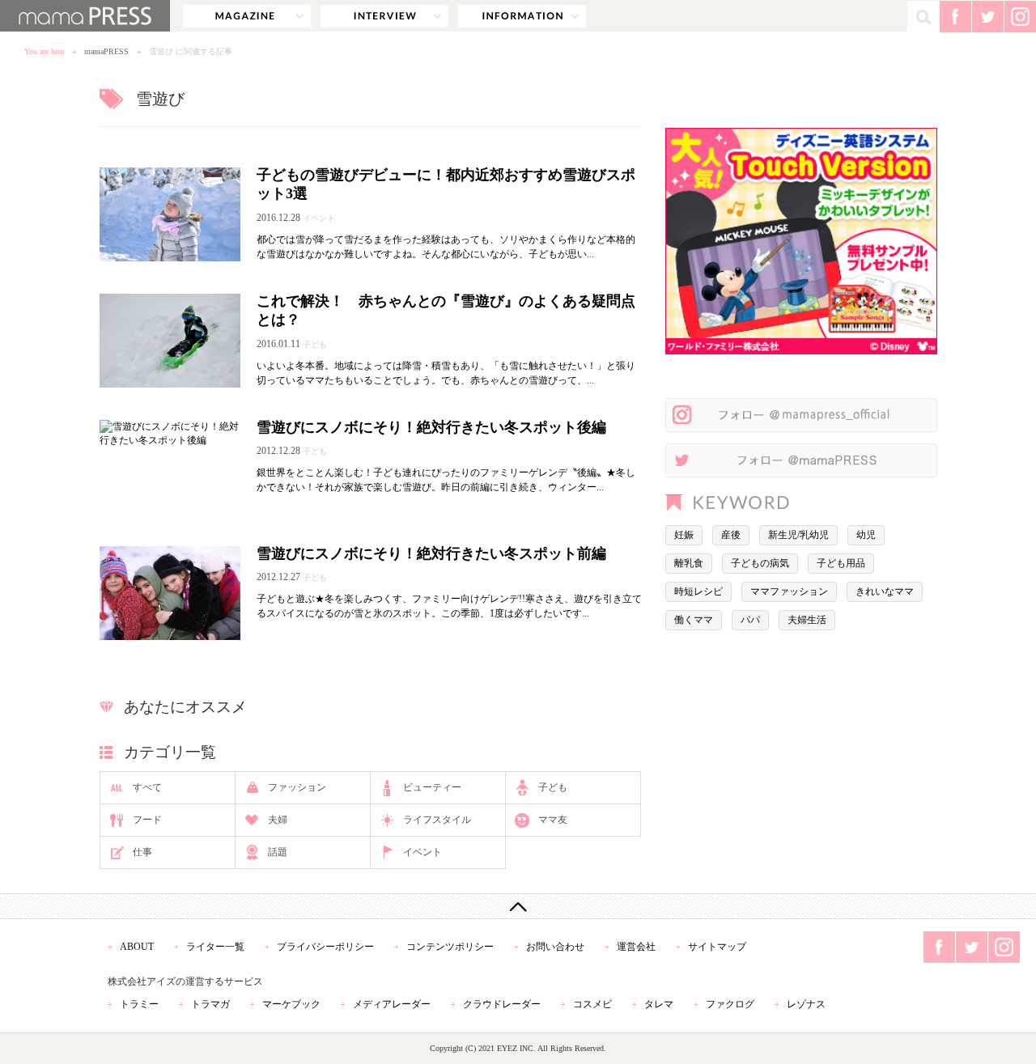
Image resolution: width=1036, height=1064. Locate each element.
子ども (552, 787)
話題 (277, 852)
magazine (247, 16)
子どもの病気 (760, 563)
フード (147, 819)
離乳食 (688, 563)
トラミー (139, 1004)
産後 (731, 534)
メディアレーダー (392, 1004)
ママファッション (789, 591)
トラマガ (210, 1004)
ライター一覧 (215, 946)
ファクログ (730, 1004)
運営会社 (636, 946)
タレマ (658, 1004)
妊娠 (684, 534)
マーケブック (291, 1004)
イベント (422, 852)
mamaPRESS (106, 51)
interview (384, 16)
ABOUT (137, 946)
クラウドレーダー (502, 1004)
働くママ (693, 619)
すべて (147, 787)
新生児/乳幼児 (798, 534)
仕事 (142, 852)
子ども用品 (841, 563)
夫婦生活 (807, 619)
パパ (750, 619)
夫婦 (277, 819)
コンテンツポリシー (450, 946)
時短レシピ (698, 591)
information (522, 16)
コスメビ (592, 1004)
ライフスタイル (437, 819)
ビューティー (432, 787)
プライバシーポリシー (325, 946)
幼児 (866, 534)
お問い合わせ (555, 946)
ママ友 (552, 819)
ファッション (297, 787)
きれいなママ (885, 591)
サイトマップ (717, 946)
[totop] (518, 906)
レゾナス (806, 1004)
